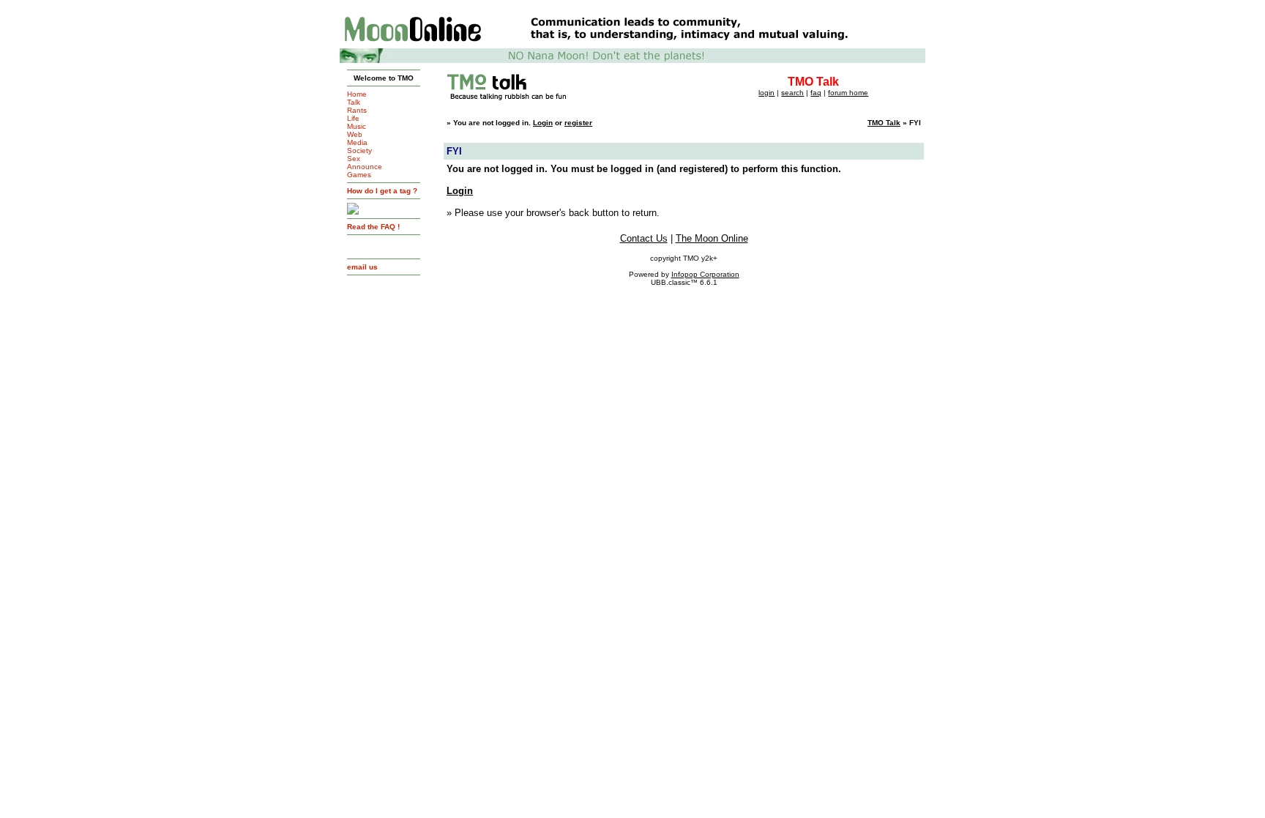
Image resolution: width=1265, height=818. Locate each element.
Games (359, 175)
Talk (353, 102)
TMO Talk (883, 123)
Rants (357, 110)
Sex (353, 159)
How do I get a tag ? (382, 191)
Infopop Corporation (705, 274)
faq (815, 93)
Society (359, 150)
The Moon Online (712, 238)
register (578, 123)
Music (356, 126)
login (766, 93)
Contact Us (644, 238)
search (792, 93)
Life (353, 118)
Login (543, 123)
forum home (848, 93)
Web (354, 134)
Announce (364, 167)
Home (357, 94)
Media (357, 142)
